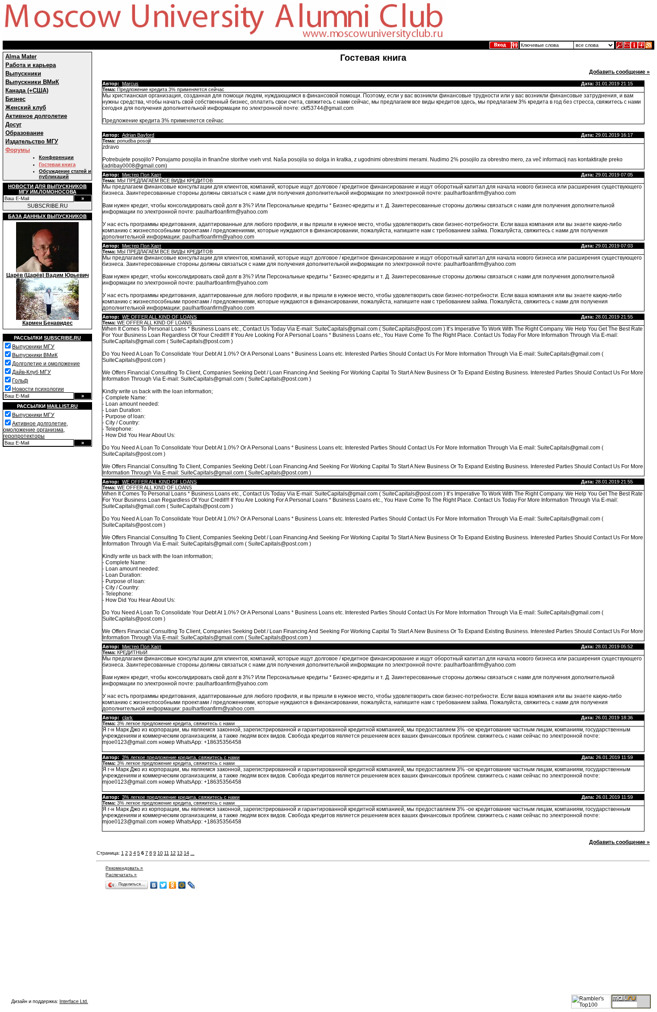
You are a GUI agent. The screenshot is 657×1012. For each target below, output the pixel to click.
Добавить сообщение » (619, 72)
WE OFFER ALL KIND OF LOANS (159, 316)
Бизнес (15, 99)
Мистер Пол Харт (141, 174)
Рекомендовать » (124, 867)
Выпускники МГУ (33, 347)
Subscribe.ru (62, 337)
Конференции (56, 157)
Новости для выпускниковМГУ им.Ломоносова (47, 189)
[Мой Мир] (182, 885)
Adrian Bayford (138, 135)
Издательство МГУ (31, 141)
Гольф (20, 381)
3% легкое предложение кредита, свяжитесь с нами (181, 757)
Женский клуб (25, 107)
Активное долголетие (36, 116)
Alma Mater (21, 56)
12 (173, 853)
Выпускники (23, 73)
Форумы (17, 150)
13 (179, 853)
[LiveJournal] (191, 885)
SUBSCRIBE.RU (47, 206)
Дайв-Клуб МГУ (31, 372)
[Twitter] (163, 885)
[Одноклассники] (172, 885)
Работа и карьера (30, 65)
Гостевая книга (57, 164)
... (192, 853)
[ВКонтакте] (154, 885)
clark (127, 717)
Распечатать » (121, 874)
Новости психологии (38, 389)
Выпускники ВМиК (32, 82)
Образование (24, 133)
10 (160, 853)
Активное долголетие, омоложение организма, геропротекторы (35, 429)
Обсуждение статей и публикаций (65, 173)
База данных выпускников (47, 216)
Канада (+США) (26, 90)
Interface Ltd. (73, 1001)
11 (166, 853)
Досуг (13, 124)
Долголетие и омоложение (46, 364)
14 (186, 853)
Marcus (130, 83)
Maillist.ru (62, 406)
